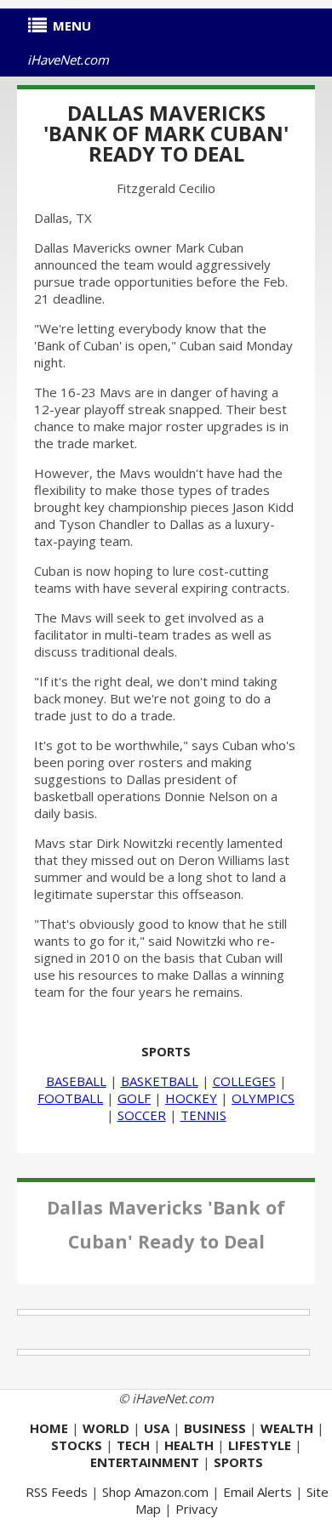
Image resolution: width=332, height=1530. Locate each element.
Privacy (196, 1508)
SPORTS (166, 1051)
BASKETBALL (159, 1080)
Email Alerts (257, 1491)
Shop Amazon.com (155, 1491)
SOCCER (141, 1114)
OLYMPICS (263, 1097)
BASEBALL (76, 1080)
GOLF (134, 1097)
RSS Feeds (57, 1491)
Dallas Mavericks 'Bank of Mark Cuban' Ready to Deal (166, 133)
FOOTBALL (70, 1097)
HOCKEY (191, 1097)
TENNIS (203, 1114)
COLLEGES (244, 1080)
